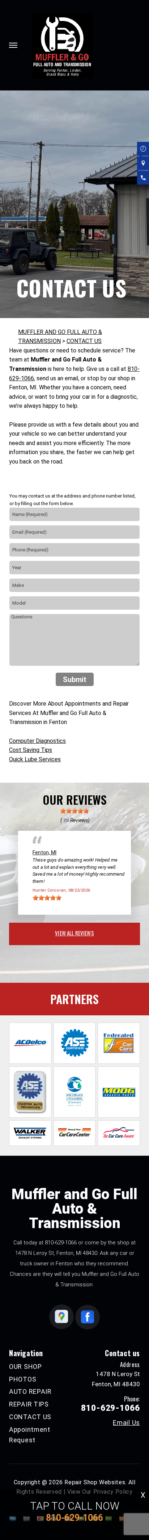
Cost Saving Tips (30, 749)
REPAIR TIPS (29, 1404)
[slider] (74, 811)
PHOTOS (22, 1379)
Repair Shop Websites (94, 1482)
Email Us (126, 1423)
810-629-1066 (61, 1242)
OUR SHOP (25, 1366)
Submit (74, 679)
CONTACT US (84, 341)
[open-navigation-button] (13, 45)
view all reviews (74, 933)
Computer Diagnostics (37, 740)
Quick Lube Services (35, 759)
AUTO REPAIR (30, 1391)
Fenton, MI (44, 852)
